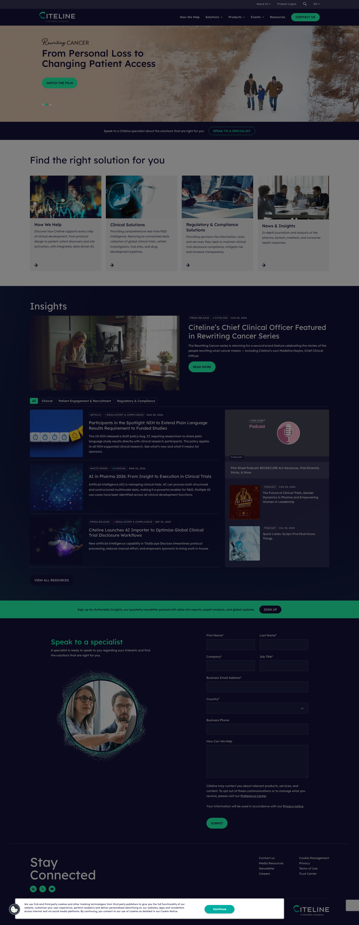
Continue (219, 909)
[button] (14, 909)
